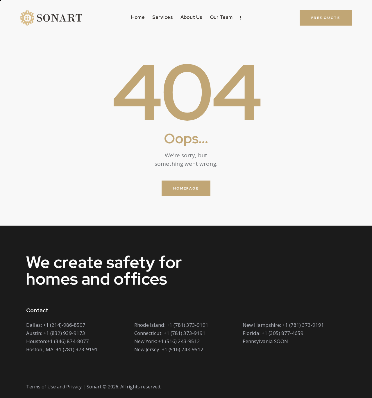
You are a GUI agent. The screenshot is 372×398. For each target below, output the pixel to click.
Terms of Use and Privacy (54, 386)
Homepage (186, 188)
